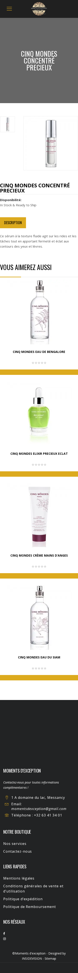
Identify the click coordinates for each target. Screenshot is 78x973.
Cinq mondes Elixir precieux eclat (39, 454)
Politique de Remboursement (29, 906)
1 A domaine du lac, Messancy (38, 797)
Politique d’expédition (23, 899)
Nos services (14, 843)
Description (13, 222)
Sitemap (50, 958)
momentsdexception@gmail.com (39, 808)
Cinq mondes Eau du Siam (39, 657)
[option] (11, 125)
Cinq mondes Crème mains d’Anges (39, 555)
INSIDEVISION (32, 958)
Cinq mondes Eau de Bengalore (39, 352)
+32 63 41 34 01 (48, 815)
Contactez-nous (17, 851)
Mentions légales (18, 878)
